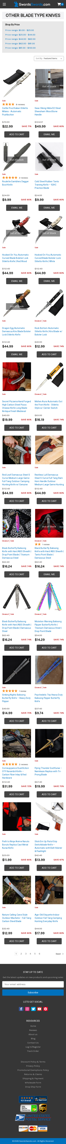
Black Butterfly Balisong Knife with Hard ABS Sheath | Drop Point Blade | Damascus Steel (16, 626)
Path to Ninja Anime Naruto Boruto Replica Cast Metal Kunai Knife (15, 844)
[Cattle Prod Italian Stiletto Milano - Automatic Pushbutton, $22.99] (17, 83)
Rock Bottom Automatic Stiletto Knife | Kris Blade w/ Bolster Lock (48, 331)
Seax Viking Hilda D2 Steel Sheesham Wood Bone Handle (48, 111)
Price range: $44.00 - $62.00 (20, 39)
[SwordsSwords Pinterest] (45, 1009)
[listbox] (53, 58)
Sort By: (39, 58)
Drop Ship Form (33, 1087)
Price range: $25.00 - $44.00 (20, 34)
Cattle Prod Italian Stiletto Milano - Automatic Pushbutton (15, 111)
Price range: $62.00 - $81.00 (20, 43)
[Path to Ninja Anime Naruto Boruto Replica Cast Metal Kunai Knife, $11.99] (17, 816)
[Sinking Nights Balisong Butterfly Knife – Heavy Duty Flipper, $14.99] (17, 670)
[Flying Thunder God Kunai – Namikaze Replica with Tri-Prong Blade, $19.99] (49, 743)
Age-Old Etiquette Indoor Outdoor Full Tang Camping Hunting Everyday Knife (48, 917)
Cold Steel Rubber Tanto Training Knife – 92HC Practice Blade (47, 184)
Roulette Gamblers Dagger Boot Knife (15, 183)
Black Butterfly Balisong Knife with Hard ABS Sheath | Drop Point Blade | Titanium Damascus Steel (16, 553)
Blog (33, 1038)
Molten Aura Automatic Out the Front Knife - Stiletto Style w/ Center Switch (48, 404)
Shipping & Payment (33, 1078)
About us (33, 1034)
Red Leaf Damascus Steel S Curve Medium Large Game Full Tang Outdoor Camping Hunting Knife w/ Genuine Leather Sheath (16, 481)
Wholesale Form (33, 1082)
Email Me (49, 134)
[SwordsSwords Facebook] (21, 1009)
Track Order (33, 1051)
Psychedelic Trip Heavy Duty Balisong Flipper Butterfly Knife (49, 698)
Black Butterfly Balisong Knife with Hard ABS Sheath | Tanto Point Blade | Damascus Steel (49, 553)
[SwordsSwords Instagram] (27, 1009)
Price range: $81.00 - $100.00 (20, 47)
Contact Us (33, 1042)
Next (58, 953)
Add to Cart (16, 134)
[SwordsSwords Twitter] (33, 1009)
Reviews (33, 1030)
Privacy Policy (33, 1066)
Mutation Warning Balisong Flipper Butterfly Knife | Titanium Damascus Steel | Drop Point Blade (48, 626)
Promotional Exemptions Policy (33, 1070)
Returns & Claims (33, 1074)
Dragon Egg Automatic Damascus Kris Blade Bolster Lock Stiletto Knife (16, 331)
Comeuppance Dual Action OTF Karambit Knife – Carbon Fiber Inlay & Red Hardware (15, 773)
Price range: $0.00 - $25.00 (19, 30)
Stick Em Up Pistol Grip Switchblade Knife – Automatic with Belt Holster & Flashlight (48, 846)
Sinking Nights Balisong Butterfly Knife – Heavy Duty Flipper (16, 698)
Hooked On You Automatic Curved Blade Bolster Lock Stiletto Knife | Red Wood (15, 258)
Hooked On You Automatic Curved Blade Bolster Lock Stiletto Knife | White (48, 258)
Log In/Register (33, 1047)
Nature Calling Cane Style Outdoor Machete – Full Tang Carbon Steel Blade (16, 917)
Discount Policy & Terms (33, 1061)
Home (33, 1026)
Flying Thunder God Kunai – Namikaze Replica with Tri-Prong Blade (48, 771)
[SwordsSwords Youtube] (39, 1009)
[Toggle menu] (4, 4)
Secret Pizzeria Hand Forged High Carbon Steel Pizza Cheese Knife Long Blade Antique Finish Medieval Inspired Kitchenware (16, 408)
